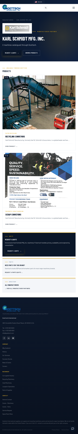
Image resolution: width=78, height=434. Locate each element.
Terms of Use (65, 429)
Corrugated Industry (8, 375)
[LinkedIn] (8, 338)
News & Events (6, 362)
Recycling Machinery (8, 379)
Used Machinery (7, 383)
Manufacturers (7, 20)
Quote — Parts (6, 407)
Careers (4, 366)
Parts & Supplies (7, 390)
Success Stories (7, 359)
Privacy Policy (55, 429)
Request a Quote (12, 53)
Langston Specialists (8, 386)
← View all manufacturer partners (17, 288)
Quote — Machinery (7, 403)
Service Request (7, 410)
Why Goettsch (6, 348)
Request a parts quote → (14, 272)
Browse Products (31, 53)
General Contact (7, 399)
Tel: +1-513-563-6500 (8, 328)
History (4, 352)
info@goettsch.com (8, 333)
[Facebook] (4, 338)
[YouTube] (13, 338)
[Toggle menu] (74, 7)
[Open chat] (73, 429)
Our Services (6, 355)
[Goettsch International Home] (11, 8)
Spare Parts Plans (7, 414)
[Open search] (46, 8)
